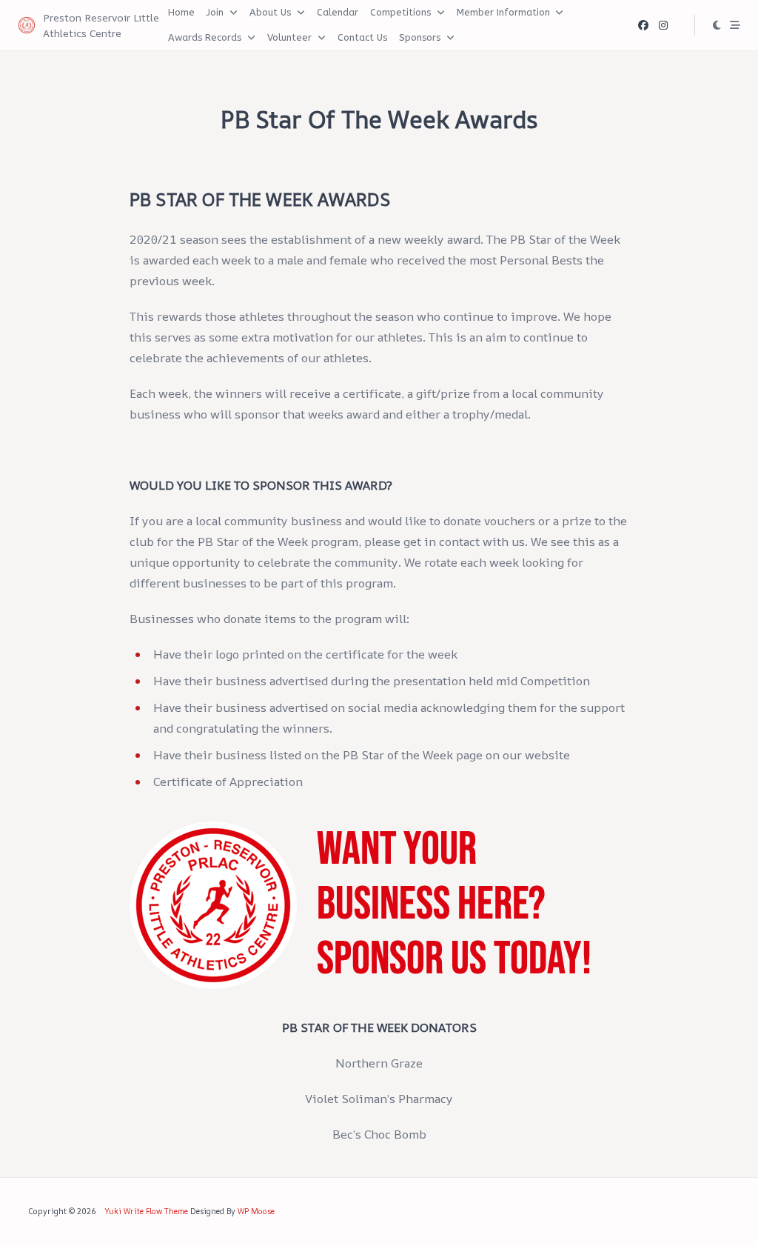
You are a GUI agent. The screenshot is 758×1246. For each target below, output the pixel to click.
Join (215, 12)
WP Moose (256, 1211)
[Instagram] (663, 25)
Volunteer (289, 37)
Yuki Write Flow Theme (146, 1211)
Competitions (400, 12)
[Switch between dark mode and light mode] (717, 25)
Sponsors (419, 37)
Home (181, 12)
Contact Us (362, 37)
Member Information (503, 12)
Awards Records (204, 37)
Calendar (337, 12)
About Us (270, 12)
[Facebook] (643, 25)
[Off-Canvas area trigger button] (735, 25)
